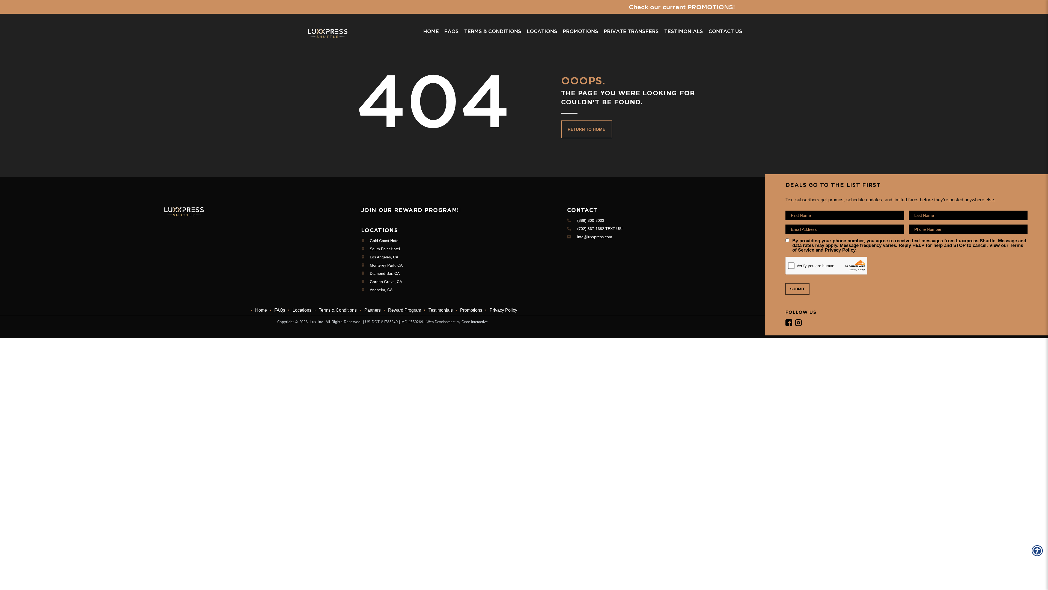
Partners (372, 310)
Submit (797, 289)
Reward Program (404, 310)
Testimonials (683, 31)
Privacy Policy (503, 310)
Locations (542, 31)
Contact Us (725, 31)
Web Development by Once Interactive (457, 322)
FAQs (451, 31)
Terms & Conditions (492, 31)
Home (431, 31)
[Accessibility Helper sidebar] (1038, 550)
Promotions (580, 31)
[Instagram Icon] (798, 322)
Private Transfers (631, 31)
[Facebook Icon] (788, 322)
